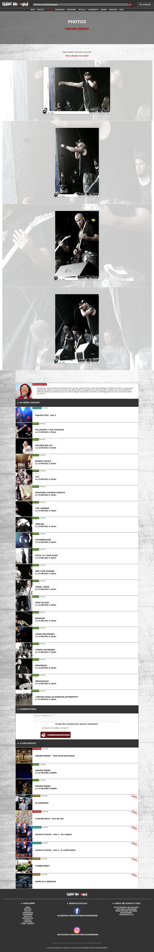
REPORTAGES (27, 918)
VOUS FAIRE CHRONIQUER (126, 909)
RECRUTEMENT (126, 913)
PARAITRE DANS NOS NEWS (126, 911)
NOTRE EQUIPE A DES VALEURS (126, 907)
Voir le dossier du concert (77, 56)
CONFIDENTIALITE (126, 914)
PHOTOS (27, 911)
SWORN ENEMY (77, 29)
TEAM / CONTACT (27, 924)
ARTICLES (28, 916)
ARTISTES (28, 909)
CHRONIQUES (27, 913)
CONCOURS (27, 922)
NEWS (27, 907)
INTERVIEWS (28, 914)
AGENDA (27, 920)
